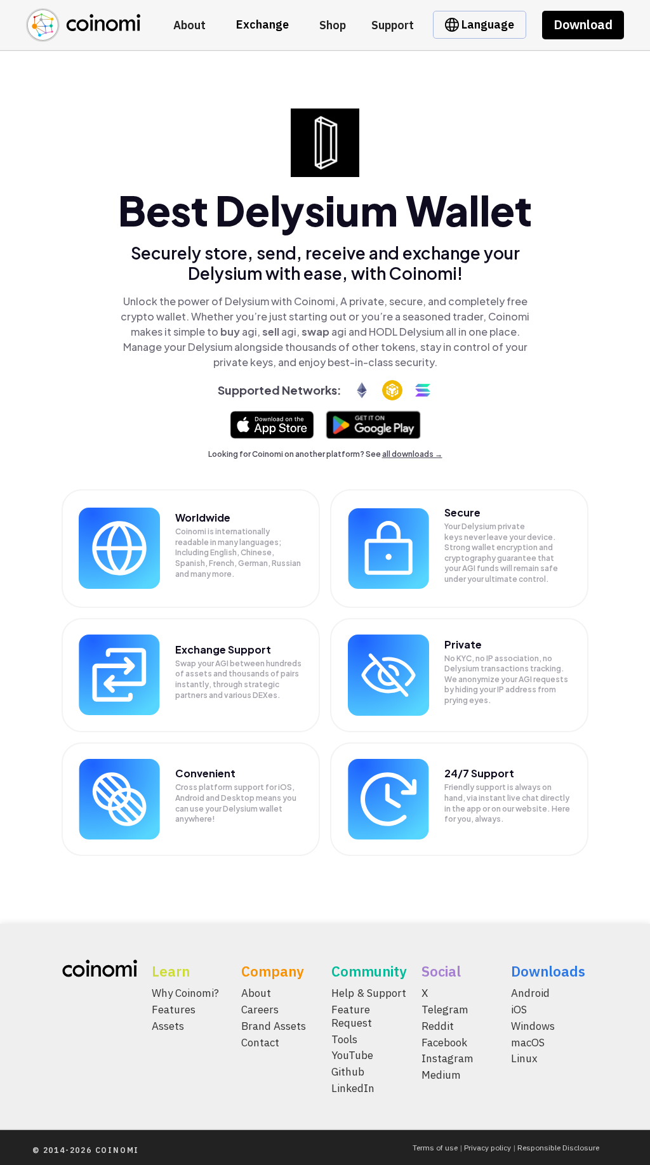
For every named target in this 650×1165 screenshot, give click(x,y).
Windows (533, 1025)
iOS (519, 1009)
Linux (524, 1058)
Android (530, 993)
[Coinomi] (83, 34)
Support (392, 25)
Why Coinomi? (185, 993)
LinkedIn (353, 1088)
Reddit (437, 1025)
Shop (332, 25)
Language (486, 24)
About (189, 25)
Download (583, 24)
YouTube (352, 1055)
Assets (168, 1025)
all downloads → (412, 454)
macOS (528, 1042)
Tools (344, 1039)
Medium (441, 1075)
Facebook (444, 1042)
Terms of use (435, 1147)
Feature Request (351, 1015)
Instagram (447, 1058)
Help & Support (368, 993)
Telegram (444, 1009)
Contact (260, 1042)
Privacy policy (487, 1147)
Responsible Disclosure (558, 1147)
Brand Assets (273, 1025)
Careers (260, 1009)
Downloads (548, 971)
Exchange (262, 24)
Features (174, 1009)
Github (347, 1072)
